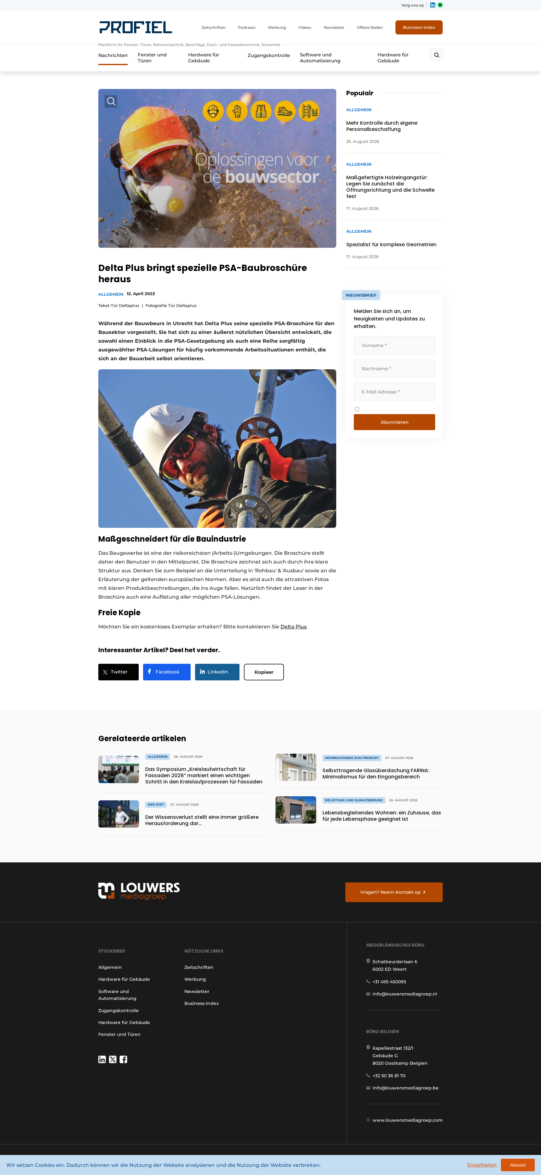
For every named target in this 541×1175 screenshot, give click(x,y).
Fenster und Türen (152, 58)
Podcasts (246, 27)
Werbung (277, 27)
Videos (304, 27)
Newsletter (334, 27)
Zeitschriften (213, 27)
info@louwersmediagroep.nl (405, 994)
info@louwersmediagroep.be (406, 1088)
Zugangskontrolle (269, 55)
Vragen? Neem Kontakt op (390, 892)
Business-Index (419, 27)
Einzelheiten (482, 1165)
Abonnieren (395, 422)
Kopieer (264, 672)
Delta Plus (294, 627)
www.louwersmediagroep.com (408, 1120)
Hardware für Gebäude (203, 58)
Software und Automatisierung (320, 58)
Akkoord (517, 1165)
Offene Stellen (370, 27)
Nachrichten (113, 55)
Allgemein (111, 294)
